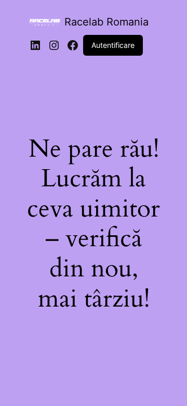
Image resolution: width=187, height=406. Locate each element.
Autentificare (113, 45)
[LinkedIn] (35, 45)
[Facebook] (72, 45)
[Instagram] (54, 45)
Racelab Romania (106, 22)
